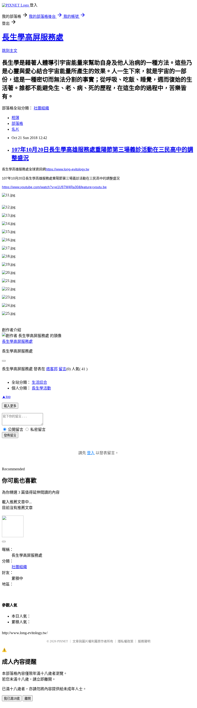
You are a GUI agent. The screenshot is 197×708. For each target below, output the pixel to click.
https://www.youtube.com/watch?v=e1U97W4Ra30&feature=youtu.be (54, 187)
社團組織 (41, 108)
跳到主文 (9, 51)
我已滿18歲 (12, 698)
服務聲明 (144, 641)
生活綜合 (39, 382)
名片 (15, 129)
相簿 (15, 118)
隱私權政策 (125, 641)
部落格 (17, 123)
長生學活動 (41, 388)
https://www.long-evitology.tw (67, 169)
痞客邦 (52, 369)
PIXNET (62, 641)
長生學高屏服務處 (32, 37)
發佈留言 (10, 435)
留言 (62, 369)
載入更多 (10, 406)
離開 (28, 698)
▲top (6, 397)
